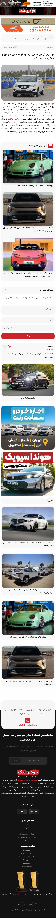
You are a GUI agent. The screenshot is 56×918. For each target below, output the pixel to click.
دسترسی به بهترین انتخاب (27, 780)
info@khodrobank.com (28, 725)
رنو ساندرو (45, 116)
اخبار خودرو (38, 37)
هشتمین (20, 894)
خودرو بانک (49, 37)
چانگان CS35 (13, 119)
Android (34, 811)
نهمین (14, 894)
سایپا (38, 103)
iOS (22, 811)
